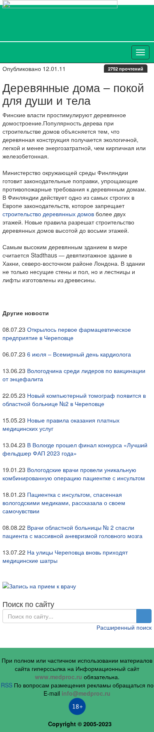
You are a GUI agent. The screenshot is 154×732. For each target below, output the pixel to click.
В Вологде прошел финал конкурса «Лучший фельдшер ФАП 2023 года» (74, 449)
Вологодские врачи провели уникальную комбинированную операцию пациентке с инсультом (73, 473)
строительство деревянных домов (48, 214)
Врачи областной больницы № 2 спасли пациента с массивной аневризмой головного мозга (72, 531)
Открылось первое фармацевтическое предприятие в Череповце (66, 333)
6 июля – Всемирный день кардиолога (79, 354)
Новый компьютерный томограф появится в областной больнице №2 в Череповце (74, 399)
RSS (6, 685)
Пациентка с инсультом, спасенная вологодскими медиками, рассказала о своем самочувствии (63, 502)
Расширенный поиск (124, 627)
